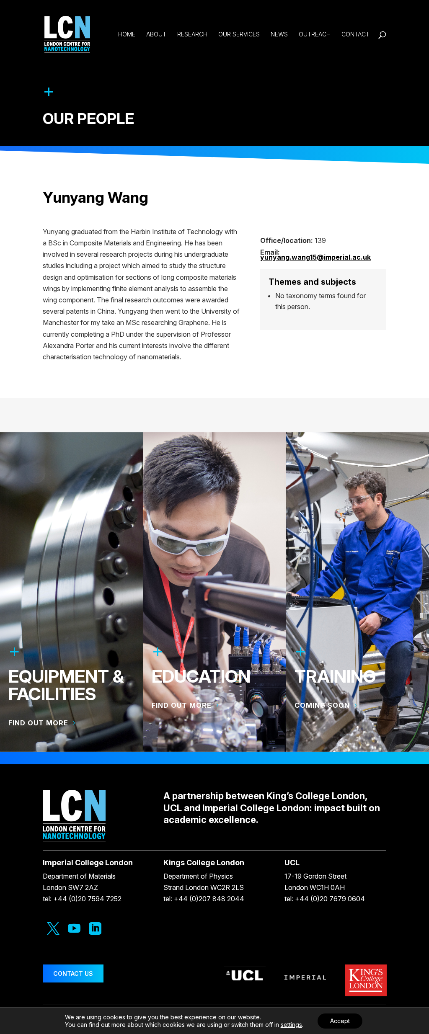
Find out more (38, 723)
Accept (340, 1020)
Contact (355, 34)
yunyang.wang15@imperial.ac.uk (315, 257)
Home (126, 34)
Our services (239, 34)
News (279, 34)
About (156, 34)
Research (192, 34)
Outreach (315, 34)
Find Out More (182, 705)
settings (291, 1024)
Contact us (73, 973)
